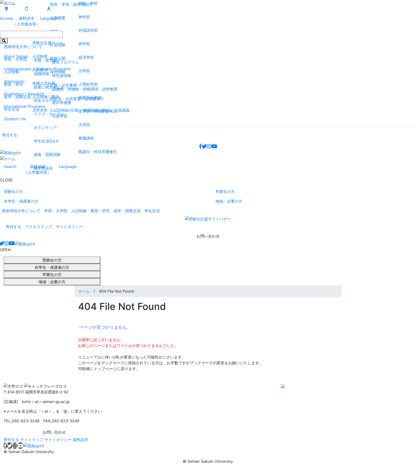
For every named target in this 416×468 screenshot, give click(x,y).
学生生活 (152, 210)
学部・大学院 (55, 210)
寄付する (13, 226)
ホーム (84, 291)
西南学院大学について (21, 210)
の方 (13, 191)
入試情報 (79, 210)
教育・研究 (100, 210)
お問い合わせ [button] (208, 236)
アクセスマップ (38, 226)
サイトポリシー (69, 226)
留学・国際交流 (127, 210)
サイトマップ (31, 439)
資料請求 (37, 169)
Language (68, 166)
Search (10, 166)
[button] (24, 244)
